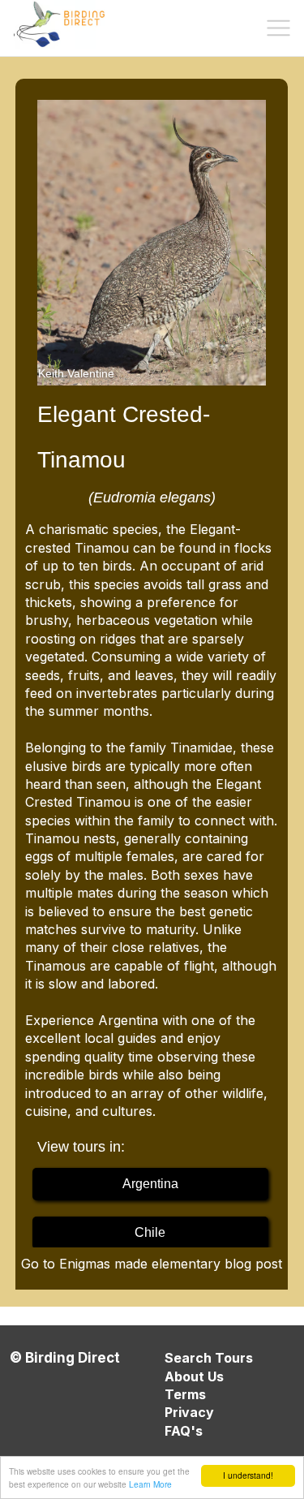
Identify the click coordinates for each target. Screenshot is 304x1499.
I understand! (248, 1475)
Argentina (150, 1184)
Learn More (150, 1484)
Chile (150, 1232)
